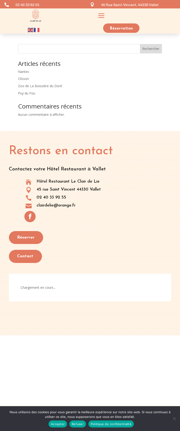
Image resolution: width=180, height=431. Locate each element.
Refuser (78, 424)
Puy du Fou (26, 93)
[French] (37, 29)
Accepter (58, 424)
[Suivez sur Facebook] (30, 216)
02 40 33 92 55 (51, 197)
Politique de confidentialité (111, 424)
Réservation (121, 28)
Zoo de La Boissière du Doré (40, 86)
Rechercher (150, 48)
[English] (31, 29)
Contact (25, 256)
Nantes (23, 71)
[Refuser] (174, 418)
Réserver (25, 238)
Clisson (23, 78)
